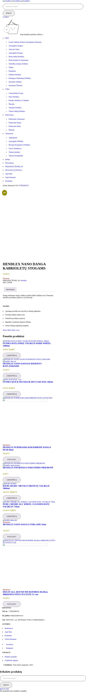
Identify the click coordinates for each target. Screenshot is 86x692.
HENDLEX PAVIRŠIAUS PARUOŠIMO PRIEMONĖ (28, 467)
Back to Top (4, 689)
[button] (12, 355)
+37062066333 (23, 185)
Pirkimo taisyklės (11, 657)
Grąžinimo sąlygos (11, 660)
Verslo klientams (10, 639)
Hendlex (24, 280)
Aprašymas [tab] (10, 289)
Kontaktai (8, 636)
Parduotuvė (9, 628)
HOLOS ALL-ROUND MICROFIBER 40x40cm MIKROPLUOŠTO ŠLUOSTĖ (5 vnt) (25, 593)
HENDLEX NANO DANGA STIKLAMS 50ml (24, 524)
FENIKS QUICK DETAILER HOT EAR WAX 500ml (28, 382)
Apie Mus (8, 632)
